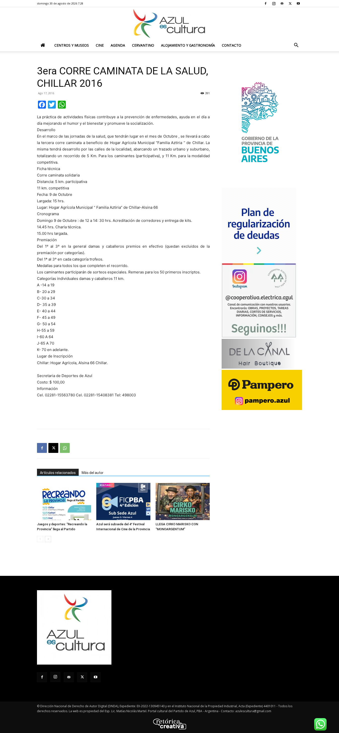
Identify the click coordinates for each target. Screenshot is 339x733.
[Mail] (282, 3)
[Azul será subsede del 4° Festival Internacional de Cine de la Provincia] (123, 501)
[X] (290, 3)
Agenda (118, 45)
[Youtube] (298, 3)
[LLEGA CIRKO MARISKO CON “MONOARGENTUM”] (183, 501)
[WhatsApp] (65, 448)
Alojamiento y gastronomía (188, 45)
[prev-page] (40, 539)
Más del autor (92, 473)
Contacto (231, 45)
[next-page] (48, 539)
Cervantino (143, 45)
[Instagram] (273, 3)
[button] (296, 45)
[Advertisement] (123, 412)
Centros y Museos (71, 45)
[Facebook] (265, 3)
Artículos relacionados (58, 473)
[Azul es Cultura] (169, 23)
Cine (100, 45)
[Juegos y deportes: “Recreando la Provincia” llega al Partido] (64, 501)
